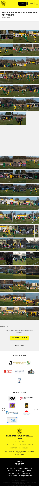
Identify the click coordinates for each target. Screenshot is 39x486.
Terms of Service (13, 473)
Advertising (28, 468)
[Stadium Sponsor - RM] (12, 399)
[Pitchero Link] (19, 464)
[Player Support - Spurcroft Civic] (12, 406)
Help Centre (11, 468)
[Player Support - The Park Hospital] (12, 420)
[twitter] (19, 442)
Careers (10, 471)
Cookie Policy (12, 476)
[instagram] (23, 442)
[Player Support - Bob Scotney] (26, 406)
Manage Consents (25, 476)
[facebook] (16, 442)
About (20, 468)
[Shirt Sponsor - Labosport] (26, 399)
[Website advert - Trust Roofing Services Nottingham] (26, 413)
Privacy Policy (26, 473)
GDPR (29, 471)
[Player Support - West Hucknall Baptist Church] (12, 413)
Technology (20, 471)
